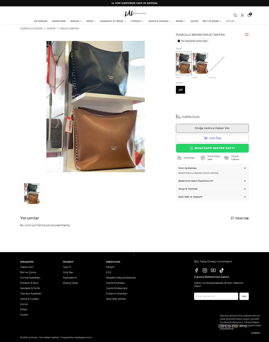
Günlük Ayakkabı (30, 277)
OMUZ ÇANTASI (69, 28)
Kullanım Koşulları (116, 293)
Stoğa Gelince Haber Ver (212, 128)
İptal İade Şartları (116, 298)
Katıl (244, 296)
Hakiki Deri (26, 266)
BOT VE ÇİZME (211, 21)
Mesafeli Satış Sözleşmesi (121, 277)
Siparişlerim (70, 277)
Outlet (24, 314)
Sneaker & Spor (29, 282)
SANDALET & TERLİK (111, 21)
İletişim (110, 266)
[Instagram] (205, 270)
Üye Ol (67, 266)
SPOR (90, 21)
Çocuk (24, 304)
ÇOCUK (194, 21)
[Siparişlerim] (242, 15)
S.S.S (108, 272)
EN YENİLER (40, 21)
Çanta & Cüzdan (29, 298)
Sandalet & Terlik (30, 288)
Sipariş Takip (70, 282)
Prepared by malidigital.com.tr (76, 337)
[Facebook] (196, 270)
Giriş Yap (68, 272)
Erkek (23, 309)
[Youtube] (213, 270)
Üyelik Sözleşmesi (116, 288)
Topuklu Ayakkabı (30, 293)
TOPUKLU (136, 21)
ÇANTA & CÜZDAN (158, 21)
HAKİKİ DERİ (59, 21)
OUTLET (230, 21)
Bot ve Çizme (28, 272)
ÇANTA (51, 28)
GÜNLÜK (74, 21)
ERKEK (179, 21)
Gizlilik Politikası (115, 282)
